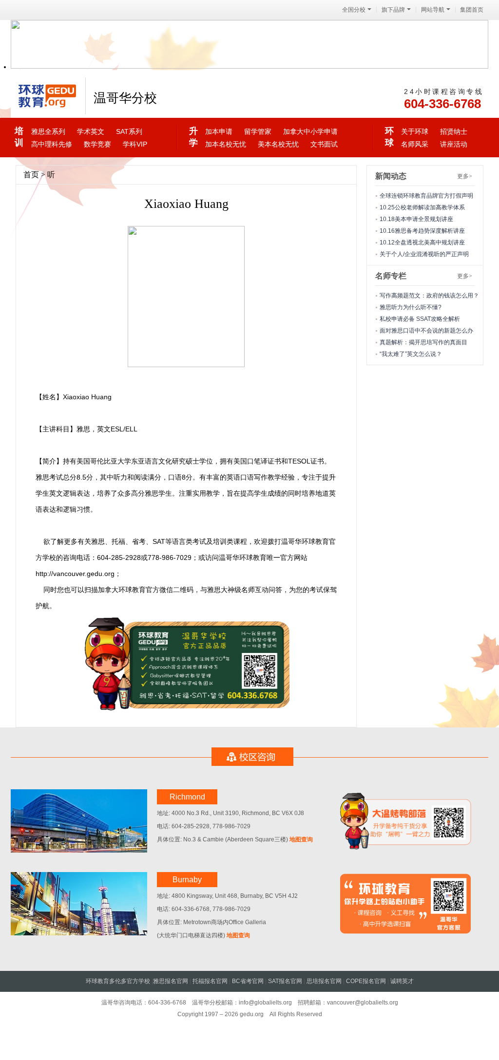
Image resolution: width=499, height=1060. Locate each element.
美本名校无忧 (278, 144)
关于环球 (414, 131)
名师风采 (414, 144)
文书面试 (324, 144)
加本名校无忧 (225, 144)
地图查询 (300, 839)
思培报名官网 (324, 981)
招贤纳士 (453, 131)
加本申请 (218, 131)
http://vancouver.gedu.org (75, 573)
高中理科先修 (51, 144)
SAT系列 (129, 131)
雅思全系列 (48, 131)
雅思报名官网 (170, 981)
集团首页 (471, 9)
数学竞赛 (97, 144)
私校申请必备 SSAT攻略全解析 (420, 319)
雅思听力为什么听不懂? (410, 307)
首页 (31, 174)
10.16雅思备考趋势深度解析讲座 (422, 230)
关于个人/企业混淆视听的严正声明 (424, 254)
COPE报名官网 (366, 981)
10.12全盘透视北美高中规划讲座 (422, 242)
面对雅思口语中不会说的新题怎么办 (426, 330)
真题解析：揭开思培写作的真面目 (423, 342)
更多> (464, 176)
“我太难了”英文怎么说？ (411, 354)
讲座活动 (453, 144)
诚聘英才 (402, 981)
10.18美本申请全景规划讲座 (416, 219)
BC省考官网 (248, 981)
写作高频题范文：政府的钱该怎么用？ (429, 295)
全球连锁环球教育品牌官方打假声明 (426, 195)
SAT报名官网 (285, 981)
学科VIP (135, 144)
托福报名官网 (210, 981)
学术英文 (90, 131)
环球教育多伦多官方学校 (118, 981)
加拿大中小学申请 (310, 131)
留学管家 (257, 131)
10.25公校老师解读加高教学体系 (422, 207)
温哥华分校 (125, 98)
